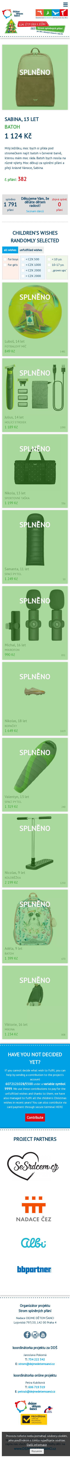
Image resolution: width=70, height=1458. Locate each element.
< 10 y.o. (57, 259)
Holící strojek (15, 422)
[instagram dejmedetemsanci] (35, 1334)
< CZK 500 (32, 259)
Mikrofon (12, 650)
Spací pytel (13, 574)
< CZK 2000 (33, 270)
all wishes (10, 250)
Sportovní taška (17, 498)
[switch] (65, 4)
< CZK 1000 (33, 265)
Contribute (35, 1117)
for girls (13, 265)
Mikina (10, 1029)
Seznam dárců (35, 211)
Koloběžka (13, 877)
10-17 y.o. (58, 265)
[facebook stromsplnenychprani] (27, 1334)
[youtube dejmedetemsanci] (42, 1334)
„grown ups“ (59, 270)
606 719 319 (36, 1387)
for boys (13, 259)
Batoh (9, 953)
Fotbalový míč (15, 346)
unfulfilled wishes (31, 250)
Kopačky (11, 726)
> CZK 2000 (33, 276)
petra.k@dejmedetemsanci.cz (36, 1391)
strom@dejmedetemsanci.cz (36, 1364)
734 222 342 (36, 1359)
